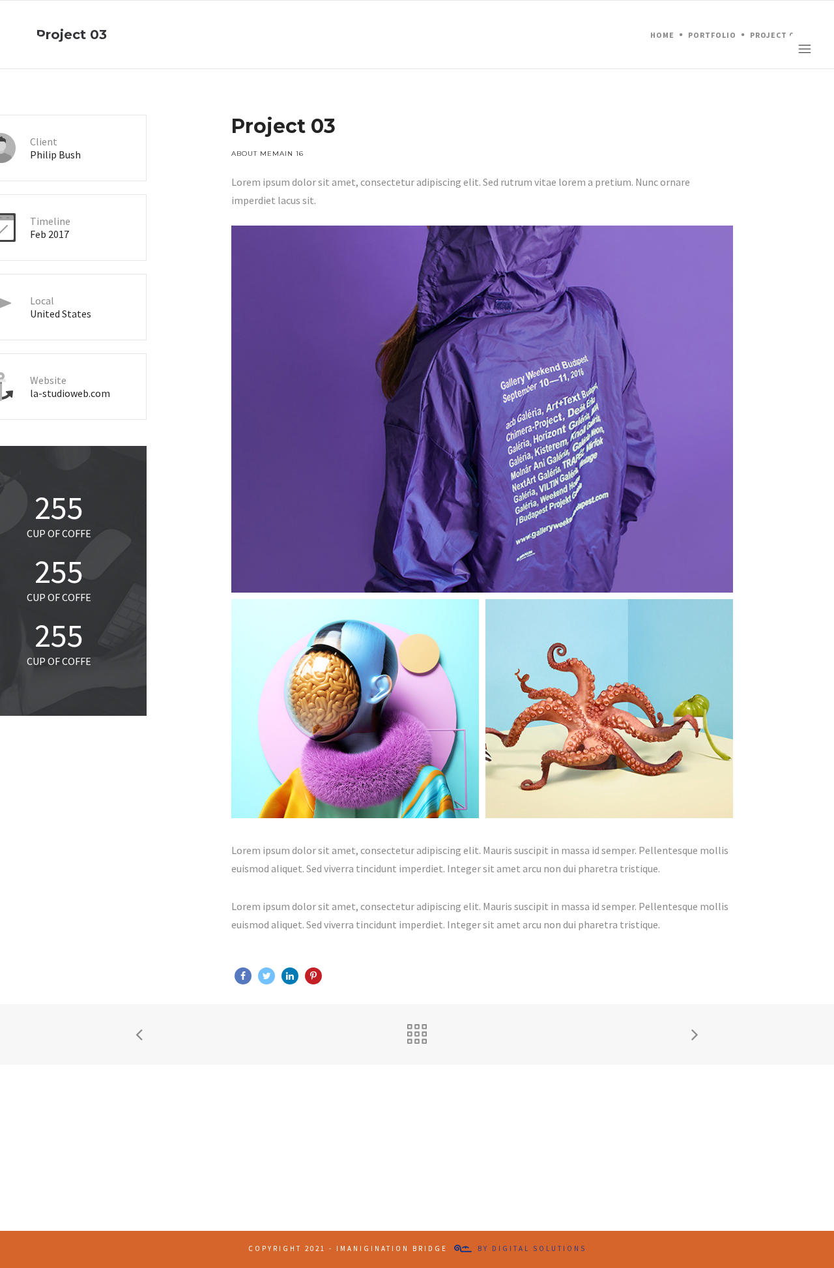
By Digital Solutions (532, 1248)
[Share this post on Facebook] (243, 975)
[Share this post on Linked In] (289, 975)
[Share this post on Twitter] (266, 975)
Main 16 (288, 153)
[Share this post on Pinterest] (313, 975)
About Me (251, 153)
